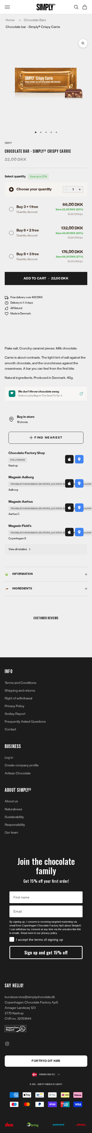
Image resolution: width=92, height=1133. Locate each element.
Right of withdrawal (18, 698)
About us (11, 801)
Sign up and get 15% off (46, 952)
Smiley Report (15, 714)
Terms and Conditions (20, 683)
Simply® (8, 142)
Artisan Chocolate (18, 773)
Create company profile (22, 765)
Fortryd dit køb (46, 1060)
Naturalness (13, 809)
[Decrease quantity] (66, 189)
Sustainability (14, 817)
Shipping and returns (20, 690)
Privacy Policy (14, 706)
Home (10, 20)
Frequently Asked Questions (25, 721)
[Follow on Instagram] (7, 1043)
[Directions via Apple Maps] (69, 459)
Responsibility (15, 825)
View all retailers (17, 549)
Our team (11, 832)
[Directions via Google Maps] (79, 459)
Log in (9, 757)
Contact (10, 729)
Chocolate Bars (35, 20)
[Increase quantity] (80, 189)
